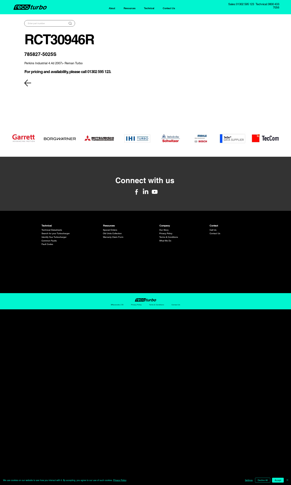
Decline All (263, 480)
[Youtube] (154, 191)
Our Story (164, 230)
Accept (278, 480)
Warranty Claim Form (113, 237)
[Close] (287, 480)
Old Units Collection (112, 233)
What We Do (165, 240)
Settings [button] (249, 480)
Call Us (213, 230)
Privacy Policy (165, 233)
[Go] (70, 23)
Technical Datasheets (52, 230)
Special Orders (110, 230)
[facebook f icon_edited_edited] (136, 191)
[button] (112, 8)
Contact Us (215, 233)
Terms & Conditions (168, 237)
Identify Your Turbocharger (54, 237)
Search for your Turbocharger (56, 233)
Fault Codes (47, 244)
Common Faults (49, 240)
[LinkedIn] (145, 191)
